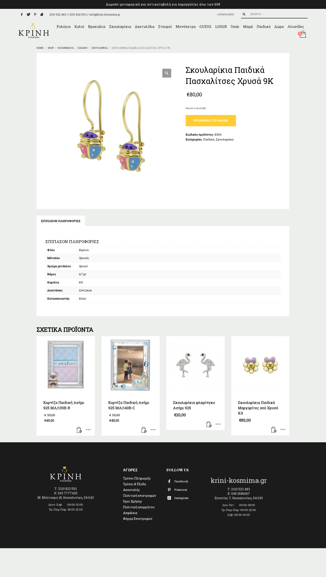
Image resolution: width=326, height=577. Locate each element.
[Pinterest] (35, 14)
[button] (166, 73)
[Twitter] (28, 14)
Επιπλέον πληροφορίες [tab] (61, 221)
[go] (244, 14)
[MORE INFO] (88, 430)
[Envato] (41, 14)
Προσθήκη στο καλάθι (210, 120)
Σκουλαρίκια (225, 139)
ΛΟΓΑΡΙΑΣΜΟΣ (225, 14)
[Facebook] (21, 14)
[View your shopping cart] (303, 34)
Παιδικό (208, 139)
